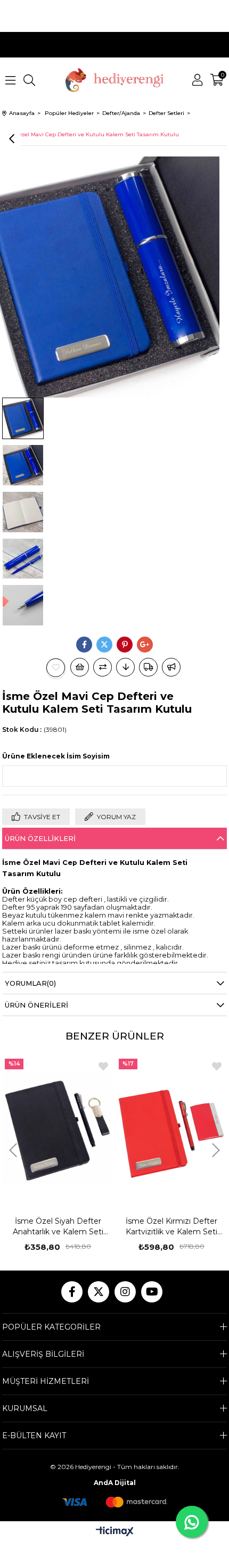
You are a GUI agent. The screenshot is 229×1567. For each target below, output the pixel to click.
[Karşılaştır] (102, 667)
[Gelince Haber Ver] (171, 667)
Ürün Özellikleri (40, 838)
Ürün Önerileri (36, 1005)
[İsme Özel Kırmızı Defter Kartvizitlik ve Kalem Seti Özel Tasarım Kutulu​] (171, 1128)
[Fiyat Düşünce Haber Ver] (125, 667)
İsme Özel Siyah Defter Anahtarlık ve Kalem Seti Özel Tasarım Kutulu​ (58, 1226)
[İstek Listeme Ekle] (79, 667)
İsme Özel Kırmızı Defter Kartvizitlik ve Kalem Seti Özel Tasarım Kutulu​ (171, 1226)
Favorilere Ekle (103, 1066)
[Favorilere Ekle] (56, 667)
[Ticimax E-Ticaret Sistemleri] (115, 1532)
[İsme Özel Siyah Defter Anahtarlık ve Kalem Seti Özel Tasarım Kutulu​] (57, 1128)
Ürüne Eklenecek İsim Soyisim (56, 756)
